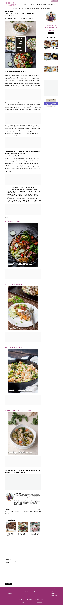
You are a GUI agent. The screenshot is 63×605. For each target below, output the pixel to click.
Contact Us (53, 591)
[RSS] (48, 1)
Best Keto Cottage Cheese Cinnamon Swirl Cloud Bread (47, 74)
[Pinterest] (46, 1)
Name (6, 580)
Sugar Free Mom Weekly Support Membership (12, 511)
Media (10, 595)
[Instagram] (44, 1)
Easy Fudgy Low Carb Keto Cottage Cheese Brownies (47, 49)
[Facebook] (43, 1)
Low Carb (31, 8)
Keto (35, 8)
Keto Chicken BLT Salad (12, 221)
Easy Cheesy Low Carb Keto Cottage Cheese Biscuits (55, 61)
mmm (49, 8)
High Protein (27, 8)
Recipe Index (33, 4)
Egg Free (23, 8)
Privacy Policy (39, 602)
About (10, 591)
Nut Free (46, 8)
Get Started (10, 593)
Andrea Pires (8, 15)
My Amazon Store (53, 595)
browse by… (15, 8)
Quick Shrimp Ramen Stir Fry (14, 347)
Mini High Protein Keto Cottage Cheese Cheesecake (47, 61)
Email (19, 580)
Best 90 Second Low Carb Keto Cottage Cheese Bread (55, 74)
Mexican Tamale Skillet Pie (13, 284)
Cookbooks (53, 593)
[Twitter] (49, 1)
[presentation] (11, 527)
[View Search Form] (57, 4)
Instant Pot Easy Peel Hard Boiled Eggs (32, 510)
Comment (7, 562)
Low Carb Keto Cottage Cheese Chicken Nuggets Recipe (55, 49)
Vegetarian (38, 8)
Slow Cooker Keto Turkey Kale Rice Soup (18, 410)
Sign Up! (26, 591)
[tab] (8, 530)
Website (31, 580)
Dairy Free (42, 8)
